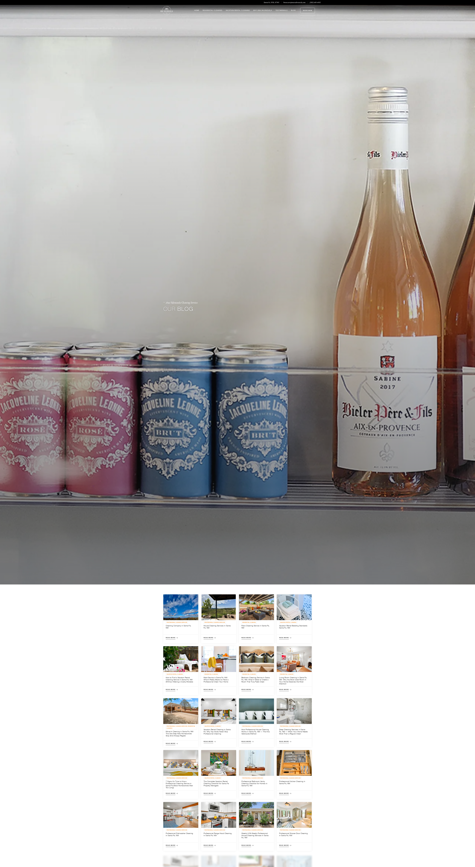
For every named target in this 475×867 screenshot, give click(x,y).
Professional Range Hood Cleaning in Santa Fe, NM (218, 834)
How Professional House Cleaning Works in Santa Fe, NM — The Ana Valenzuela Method (255, 731)
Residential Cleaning (212, 10)
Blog (293, 10)
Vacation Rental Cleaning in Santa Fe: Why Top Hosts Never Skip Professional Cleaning (217, 731)
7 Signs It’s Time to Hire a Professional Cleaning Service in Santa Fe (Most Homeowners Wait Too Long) (179, 784)
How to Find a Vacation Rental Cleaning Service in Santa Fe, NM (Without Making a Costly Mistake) (179, 679)
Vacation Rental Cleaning (238, 10)
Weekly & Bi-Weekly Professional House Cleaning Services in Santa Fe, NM (255, 835)
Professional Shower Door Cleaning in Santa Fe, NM (293, 834)
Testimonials (281, 10)
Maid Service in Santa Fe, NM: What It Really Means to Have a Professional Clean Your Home (216, 679)
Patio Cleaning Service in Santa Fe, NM (255, 626)
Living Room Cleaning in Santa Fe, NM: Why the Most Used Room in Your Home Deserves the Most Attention (293, 680)
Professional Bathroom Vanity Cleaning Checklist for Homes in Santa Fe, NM (254, 783)
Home (196, 10)
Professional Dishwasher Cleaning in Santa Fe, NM (179, 834)
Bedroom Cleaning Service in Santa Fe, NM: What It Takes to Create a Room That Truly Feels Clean (255, 679)
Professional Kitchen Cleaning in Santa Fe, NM (292, 782)
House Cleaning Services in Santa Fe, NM (217, 626)
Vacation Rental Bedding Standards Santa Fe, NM (293, 626)
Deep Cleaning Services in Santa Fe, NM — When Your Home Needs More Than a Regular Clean (293, 731)
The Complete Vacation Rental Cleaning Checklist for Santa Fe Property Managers (216, 783)
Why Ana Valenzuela (262, 10)
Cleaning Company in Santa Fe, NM (178, 626)
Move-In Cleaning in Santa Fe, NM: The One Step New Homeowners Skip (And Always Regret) (180, 733)
